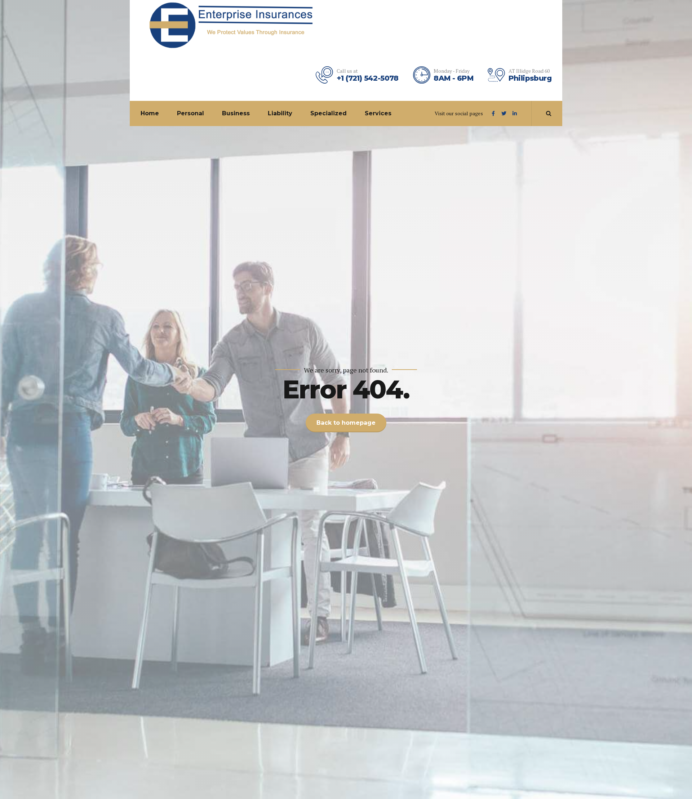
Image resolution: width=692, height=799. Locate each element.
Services (378, 113)
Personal (190, 113)
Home (150, 113)
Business (236, 113)
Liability (280, 113)
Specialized (328, 113)
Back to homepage (346, 422)
